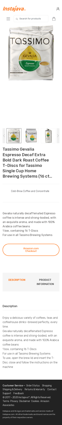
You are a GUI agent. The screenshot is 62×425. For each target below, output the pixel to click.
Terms (6, 401)
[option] (31, 53)
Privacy (14, 401)
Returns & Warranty (35, 389)
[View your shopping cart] (55, 18)
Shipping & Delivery (12, 389)
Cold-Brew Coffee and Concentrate (30, 191)
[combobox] (31, 18)
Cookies (35, 401)
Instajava (23, 397)
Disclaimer (24, 401)
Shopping (47, 385)
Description (16, 279)
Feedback (18, 393)
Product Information (45, 282)
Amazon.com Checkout (31, 250)
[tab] (17, 282)
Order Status (33, 385)
